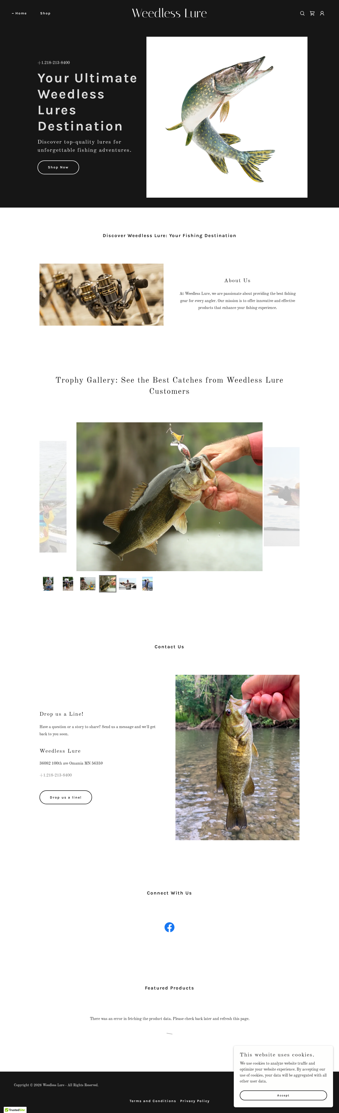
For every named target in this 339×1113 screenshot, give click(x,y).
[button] (322, 13)
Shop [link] (45, 13)
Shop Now (58, 167)
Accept (283, 1095)
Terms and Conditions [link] (153, 1101)
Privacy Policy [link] (195, 1101)
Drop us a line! (66, 797)
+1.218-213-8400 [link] (53, 63)
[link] (169, 16)
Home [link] (21, 13)
